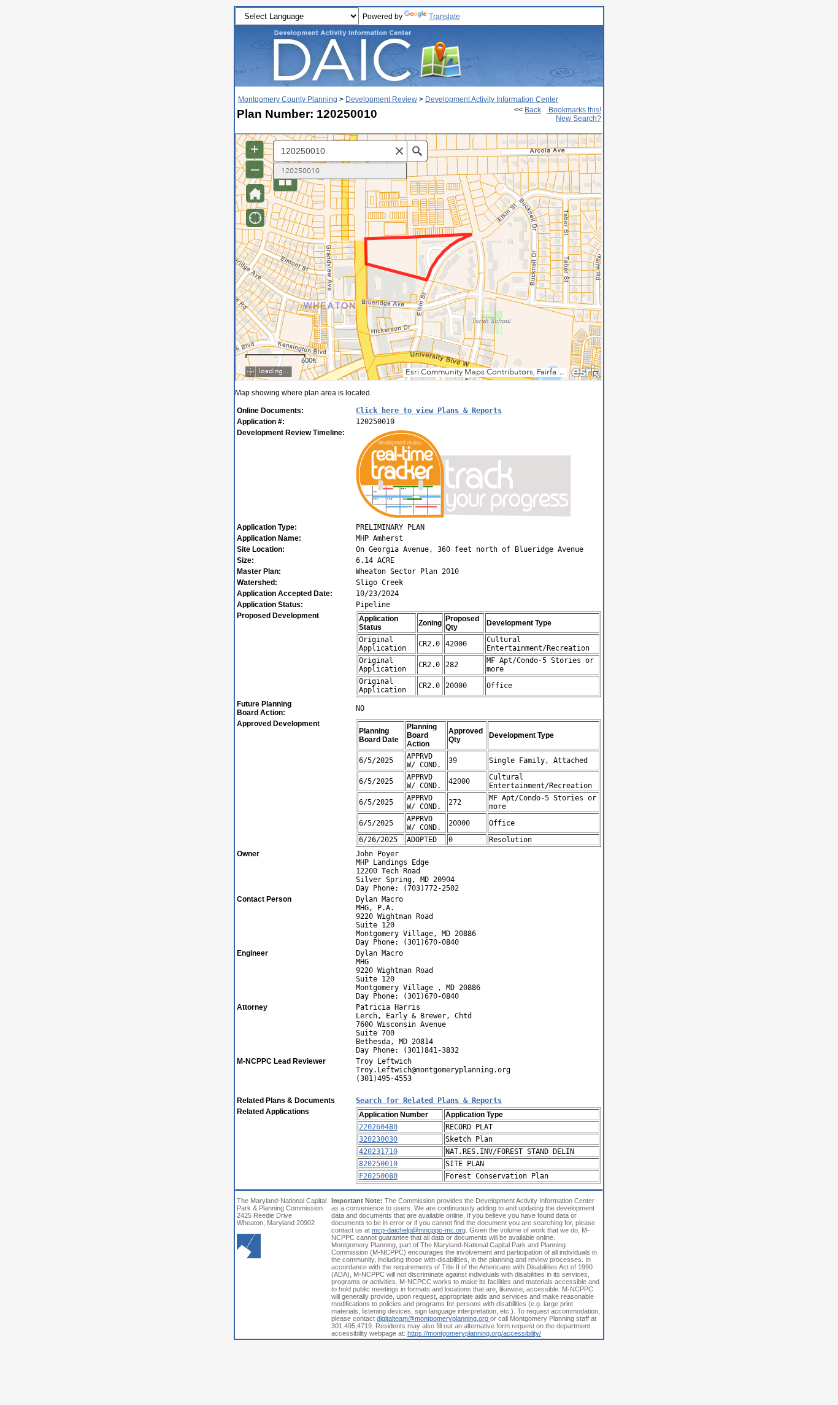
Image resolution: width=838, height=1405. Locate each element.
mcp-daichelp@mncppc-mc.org (419, 1230)
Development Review (381, 99)
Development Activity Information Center (491, 99)
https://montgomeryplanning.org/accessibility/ (474, 1333)
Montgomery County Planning (287, 99)
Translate (444, 16)
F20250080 (378, 1176)
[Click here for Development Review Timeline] (463, 518)
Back (533, 110)
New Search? (578, 118)
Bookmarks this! (574, 110)
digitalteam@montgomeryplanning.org (433, 1318)
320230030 (378, 1139)
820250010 (378, 1163)
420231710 (378, 1151)
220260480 (378, 1127)
